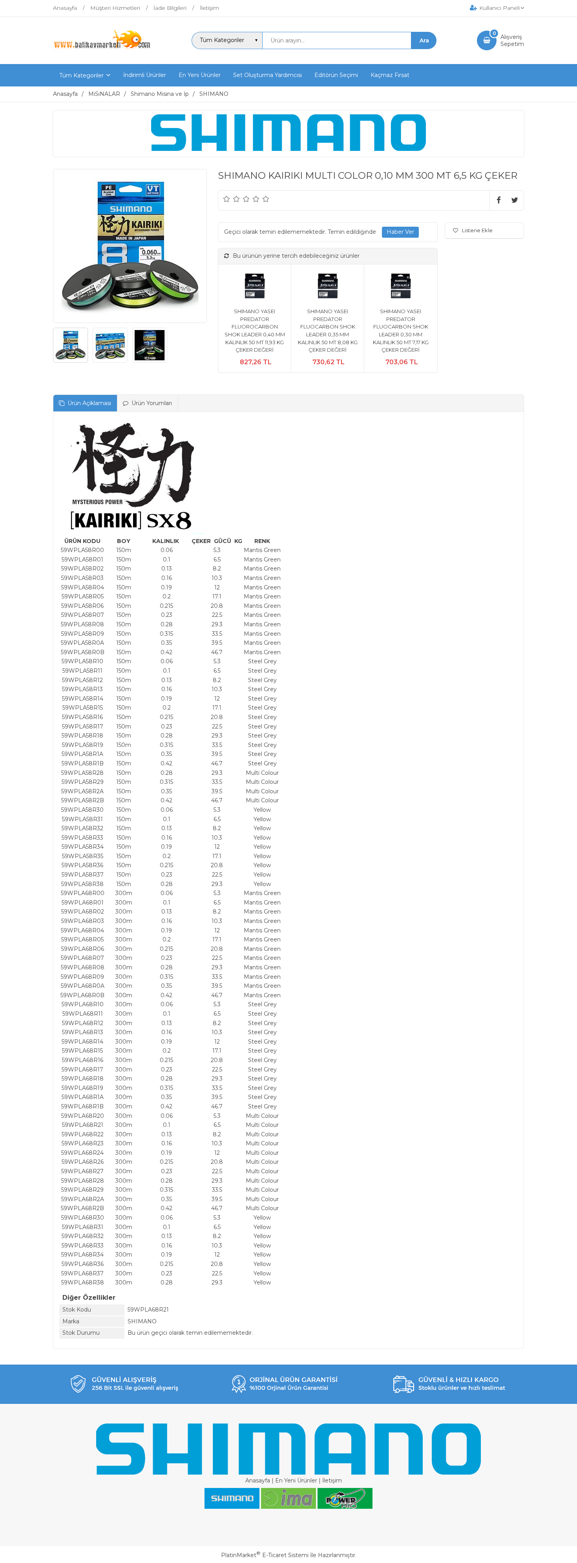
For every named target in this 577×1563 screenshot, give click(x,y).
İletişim (332, 1480)
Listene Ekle (477, 230)
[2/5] (231, 199)
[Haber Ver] (400, 232)
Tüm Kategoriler (81, 75)
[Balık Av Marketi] (102, 48)
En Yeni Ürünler (296, 1480)
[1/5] (227, 199)
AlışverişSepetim (512, 40)
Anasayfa (257, 1480)
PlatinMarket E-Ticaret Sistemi (265, 1555)
